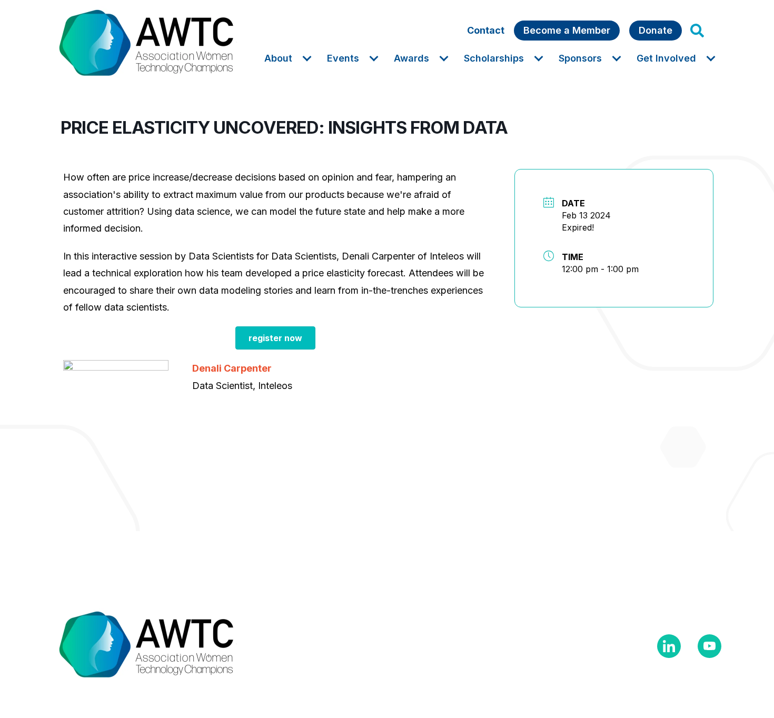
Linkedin (669, 646)
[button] (697, 30)
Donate (655, 30)
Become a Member (566, 30)
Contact (485, 30)
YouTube (709, 646)
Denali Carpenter (232, 368)
